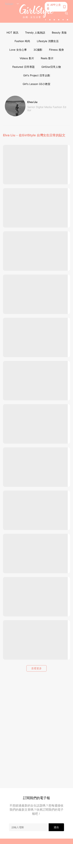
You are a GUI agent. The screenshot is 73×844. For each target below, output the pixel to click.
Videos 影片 (27, 58)
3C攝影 (38, 49)
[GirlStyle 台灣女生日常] (36, 11)
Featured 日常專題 (23, 66)
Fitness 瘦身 (56, 49)
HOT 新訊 (12, 32)
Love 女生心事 (18, 49)
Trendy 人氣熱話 (35, 32)
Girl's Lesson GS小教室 (36, 83)
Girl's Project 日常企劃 (36, 75)
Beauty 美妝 (59, 32)
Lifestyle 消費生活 (48, 41)
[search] (66, 13)
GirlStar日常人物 (51, 66)
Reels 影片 (47, 58)
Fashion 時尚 (22, 41)
